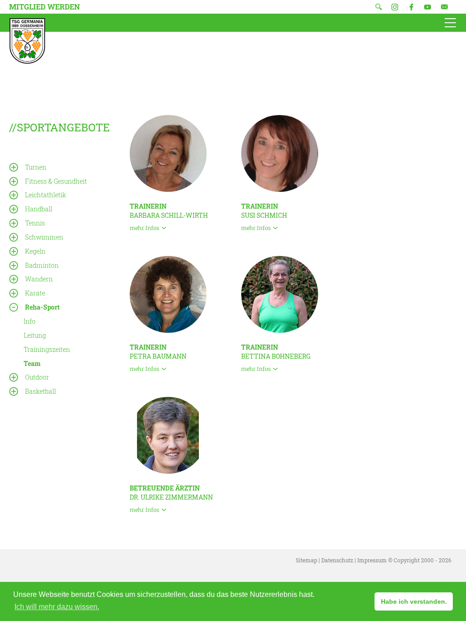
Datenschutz (337, 560)
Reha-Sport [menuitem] (42, 307)
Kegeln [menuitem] (35, 251)
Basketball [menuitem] (40, 391)
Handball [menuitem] (38, 209)
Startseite (27, 41)
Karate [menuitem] (35, 293)
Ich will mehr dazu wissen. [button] (57, 607)
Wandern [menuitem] (39, 279)
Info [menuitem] (29, 321)
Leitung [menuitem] (35, 335)
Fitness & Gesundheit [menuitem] (56, 181)
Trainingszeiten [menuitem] (47, 349)
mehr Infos (144, 228)
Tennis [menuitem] (35, 223)
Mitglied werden (44, 6)
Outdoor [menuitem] (37, 377)
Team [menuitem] (32, 363)
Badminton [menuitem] (42, 265)
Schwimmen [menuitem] (44, 237)
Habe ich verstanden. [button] (414, 601)
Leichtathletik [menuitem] (45, 194)
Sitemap (306, 560)
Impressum (372, 560)
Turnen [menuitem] (35, 167)
